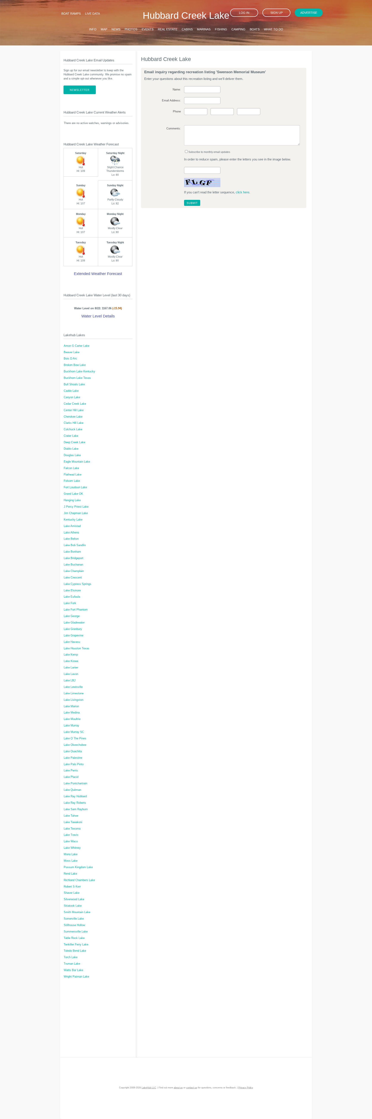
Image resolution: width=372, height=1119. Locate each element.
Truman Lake (72, 963)
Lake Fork (70, 603)
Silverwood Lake (74, 899)
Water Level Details (98, 316)
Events (147, 29)
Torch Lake (71, 957)
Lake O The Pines (75, 738)
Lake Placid (71, 777)
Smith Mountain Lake (77, 912)
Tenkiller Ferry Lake (76, 944)
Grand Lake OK (73, 493)
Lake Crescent (73, 577)
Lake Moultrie (72, 719)
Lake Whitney (72, 847)
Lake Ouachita (73, 751)
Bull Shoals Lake (74, 384)
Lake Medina (72, 712)
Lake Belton (71, 538)
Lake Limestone (74, 693)
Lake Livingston (73, 699)
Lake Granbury (73, 629)
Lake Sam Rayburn (76, 809)
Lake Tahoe (71, 815)
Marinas (204, 29)
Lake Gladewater (74, 622)
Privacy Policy (245, 1087)
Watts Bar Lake (73, 970)
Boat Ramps (71, 13)
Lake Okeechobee (75, 744)
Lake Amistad (72, 526)
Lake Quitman (72, 789)
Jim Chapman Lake (76, 513)
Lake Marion (71, 706)
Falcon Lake (71, 468)
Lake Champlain (74, 571)
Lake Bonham (72, 551)
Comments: (173, 128)
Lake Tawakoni (73, 822)
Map (104, 29)
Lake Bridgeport (73, 558)
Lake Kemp (71, 654)
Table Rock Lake (74, 938)
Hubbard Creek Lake (186, 15)
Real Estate (167, 29)
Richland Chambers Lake (79, 880)
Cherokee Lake (73, 416)
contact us (191, 1087)
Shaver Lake (71, 892)
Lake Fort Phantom (76, 609)
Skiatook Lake (73, 905)
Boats (255, 29)
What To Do (273, 29)
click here (242, 192)
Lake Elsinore (72, 590)
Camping (238, 29)
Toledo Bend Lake (75, 950)
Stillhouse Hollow (74, 925)
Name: (177, 89)
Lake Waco (71, 841)
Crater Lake (71, 435)
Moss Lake (71, 860)
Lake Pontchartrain (75, 783)
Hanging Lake (72, 500)
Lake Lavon (71, 674)
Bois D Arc (70, 358)
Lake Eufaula (72, 596)
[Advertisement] (98, 1021)
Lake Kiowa (71, 661)
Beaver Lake (71, 352)
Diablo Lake (71, 448)
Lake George (72, 616)
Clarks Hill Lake (73, 422)
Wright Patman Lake (76, 976)
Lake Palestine (73, 757)
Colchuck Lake (73, 429)
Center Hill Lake (74, 410)
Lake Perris (71, 770)
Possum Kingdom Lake (78, 867)
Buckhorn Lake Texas (77, 377)
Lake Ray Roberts (75, 802)
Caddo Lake (71, 390)
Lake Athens (71, 532)
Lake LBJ (70, 680)
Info (92, 29)
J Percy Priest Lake (76, 506)
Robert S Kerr (72, 886)
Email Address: (171, 100)
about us (178, 1087)
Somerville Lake (74, 918)
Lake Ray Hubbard (75, 796)
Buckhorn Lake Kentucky (79, 371)
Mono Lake (71, 854)
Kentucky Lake (73, 519)
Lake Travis (71, 834)
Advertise (308, 12)
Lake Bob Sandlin (75, 545)
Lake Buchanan (73, 564)
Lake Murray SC (74, 732)
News (116, 29)
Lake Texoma (72, 828)
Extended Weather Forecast (98, 274)
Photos (131, 29)
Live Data (92, 13)
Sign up (276, 12)
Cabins (187, 29)
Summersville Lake (76, 931)
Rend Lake (70, 873)
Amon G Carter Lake (76, 345)
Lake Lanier (71, 667)
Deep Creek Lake (74, 442)
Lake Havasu (72, 641)
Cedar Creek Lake (75, 403)
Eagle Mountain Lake (77, 461)
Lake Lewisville (73, 686)
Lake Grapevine (73, 635)
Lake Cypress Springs (77, 584)
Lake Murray (71, 725)
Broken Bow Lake (75, 365)
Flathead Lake (72, 474)
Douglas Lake (72, 455)
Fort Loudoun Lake (75, 487)
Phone (177, 111)
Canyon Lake (72, 397)
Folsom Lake (72, 480)
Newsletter (80, 90)
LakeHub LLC (149, 1087)
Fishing (221, 29)
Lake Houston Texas (76, 648)
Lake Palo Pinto (74, 764)
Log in (244, 12)
